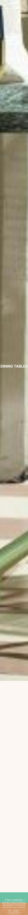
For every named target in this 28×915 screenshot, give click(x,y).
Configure (16, 910)
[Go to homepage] (14, 4)
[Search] (21, 8)
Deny (9, 910)
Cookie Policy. (21, 907)
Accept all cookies (14, 913)
